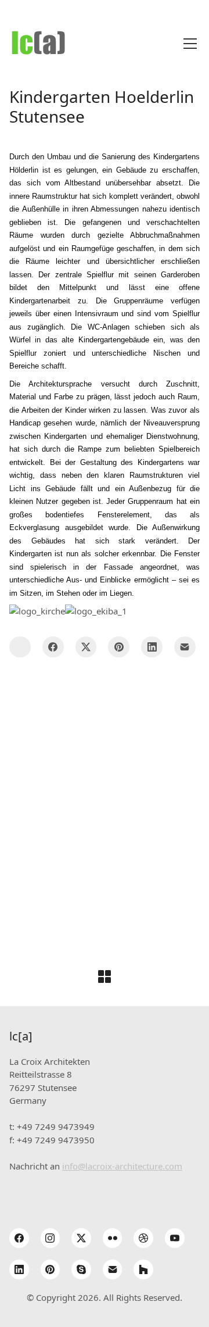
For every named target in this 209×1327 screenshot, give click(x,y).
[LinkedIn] (152, 647)
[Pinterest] (118, 647)
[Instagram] (50, 1238)
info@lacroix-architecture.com (122, 1166)
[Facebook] (53, 647)
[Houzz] (143, 1269)
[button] (20, 647)
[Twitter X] (86, 647)
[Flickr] (112, 1238)
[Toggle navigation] (190, 43)
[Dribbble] (143, 1238)
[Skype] (81, 1269)
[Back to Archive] (104, 976)
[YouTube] (175, 1238)
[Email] (185, 647)
